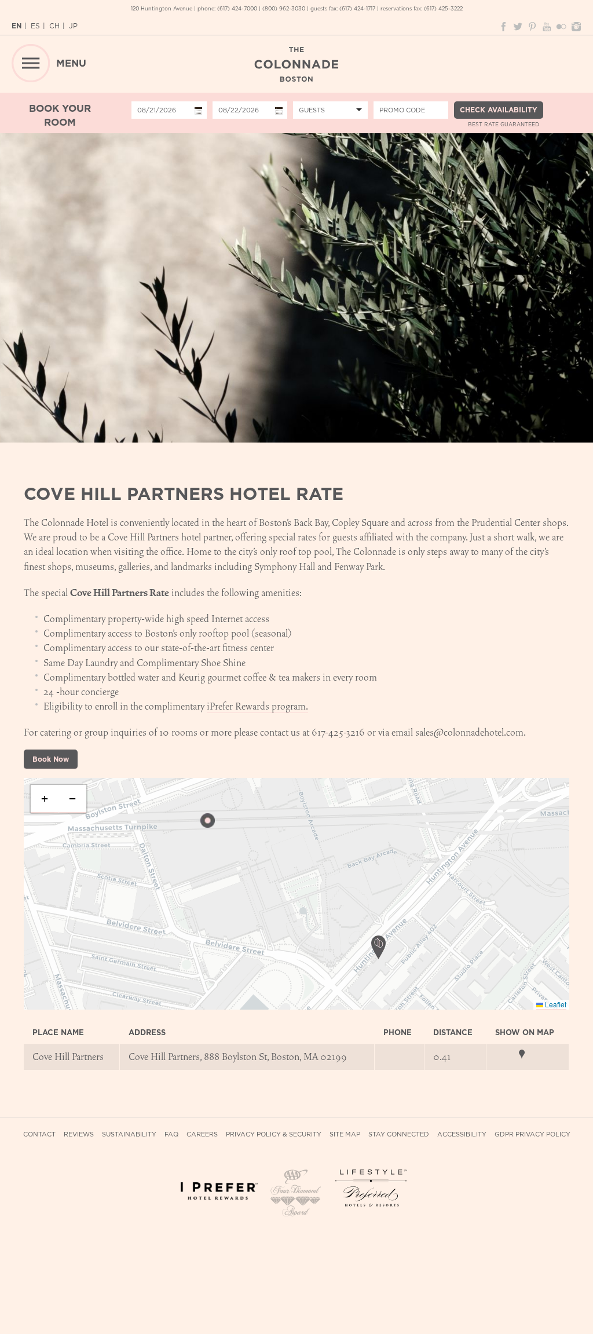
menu (71, 63)
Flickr (561, 26)
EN (16, 26)
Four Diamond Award (296, 1193)
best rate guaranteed (503, 124)
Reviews (79, 1134)
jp (73, 26)
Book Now (50, 759)
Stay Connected (398, 1134)
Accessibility (461, 1134)
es (35, 26)
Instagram (575, 26)
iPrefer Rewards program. (257, 706)
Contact (39, 1134)
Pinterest (532, 26)
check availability (498, 110)
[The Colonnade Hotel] (296, 64)
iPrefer (219, 1197)
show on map (527, 1054)
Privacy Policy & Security (273, 1134)
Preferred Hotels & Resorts (374, 1188)
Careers (202, 1134)
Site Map (345, 1134)
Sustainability (129, 1134)
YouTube (546, 26)
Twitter (518, 26)
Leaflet (554, 1004)
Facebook (503, 26)
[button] (207, 820)
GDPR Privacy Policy (532, 1134)
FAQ (171, 1134)
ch (54, 26)
